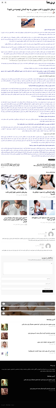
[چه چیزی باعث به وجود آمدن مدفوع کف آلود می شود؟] (42, 207)
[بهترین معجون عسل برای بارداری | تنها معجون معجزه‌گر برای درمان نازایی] (4, 327)
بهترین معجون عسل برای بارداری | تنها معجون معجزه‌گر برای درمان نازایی (38, 324)
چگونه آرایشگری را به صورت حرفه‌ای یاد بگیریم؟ (44, 193)
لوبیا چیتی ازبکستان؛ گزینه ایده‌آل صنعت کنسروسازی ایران (41, 333)
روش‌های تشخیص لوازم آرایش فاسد (16, 192)
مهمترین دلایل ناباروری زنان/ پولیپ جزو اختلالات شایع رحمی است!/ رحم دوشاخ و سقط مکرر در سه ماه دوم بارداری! (44, 166)
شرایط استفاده (49, 371)
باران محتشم (50, 12)
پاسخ (45, 235)
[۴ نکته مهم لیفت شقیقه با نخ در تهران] (4, 344)
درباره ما (12, 405)
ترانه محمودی (50, 197)
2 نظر (36, 12)
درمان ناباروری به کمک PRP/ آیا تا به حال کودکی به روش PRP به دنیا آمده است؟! (10, 166)
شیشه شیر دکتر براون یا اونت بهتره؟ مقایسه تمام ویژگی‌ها (42, 351)
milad (24, 195)
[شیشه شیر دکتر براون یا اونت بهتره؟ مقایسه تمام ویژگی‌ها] (4, 353)
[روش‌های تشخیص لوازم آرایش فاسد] (14, 182)
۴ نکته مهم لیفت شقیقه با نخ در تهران (46, 342)
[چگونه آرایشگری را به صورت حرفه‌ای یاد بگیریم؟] (42, 182)
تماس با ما (3, 405)
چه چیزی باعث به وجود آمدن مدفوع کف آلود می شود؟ (43, 219)
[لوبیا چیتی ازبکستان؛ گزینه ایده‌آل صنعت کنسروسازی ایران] (4, 336)
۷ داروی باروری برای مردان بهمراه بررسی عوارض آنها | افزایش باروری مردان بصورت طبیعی (15, 220)
